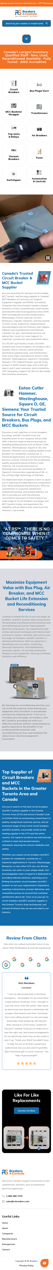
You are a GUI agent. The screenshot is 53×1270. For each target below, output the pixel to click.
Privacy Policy (26, 1265)
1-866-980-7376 (14, 1196)
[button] (26, 38)
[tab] (6, 965)
